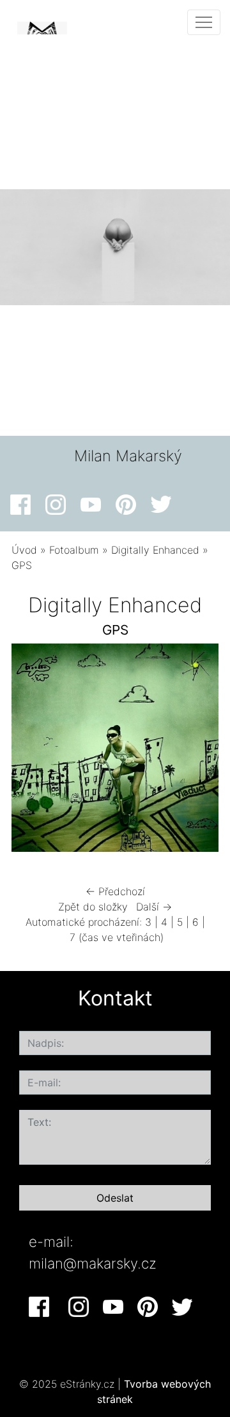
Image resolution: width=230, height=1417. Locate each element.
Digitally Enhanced (155, 549)
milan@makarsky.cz (93, 1263)
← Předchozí (115, 891)
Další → (154, 906)
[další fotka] (197, 751)
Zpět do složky (93, 906)
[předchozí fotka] (32, 751)
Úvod (24, 549)
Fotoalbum (74, 549)
